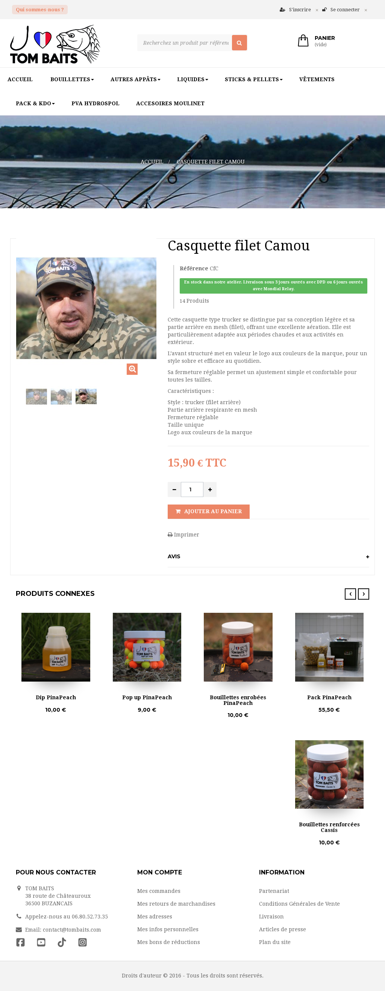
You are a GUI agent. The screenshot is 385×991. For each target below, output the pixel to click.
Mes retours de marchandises (176, 904)
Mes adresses (154, 917)
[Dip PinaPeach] (55, 647)
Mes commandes (158, 891)
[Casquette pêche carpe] (36, 396)
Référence (194, 268)
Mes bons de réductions (168, 942)
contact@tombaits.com (72, 930)
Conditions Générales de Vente (299, 904)
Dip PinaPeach (56, 697)
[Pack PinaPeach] (329, 647)
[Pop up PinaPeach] (147, 647)
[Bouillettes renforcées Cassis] (329, 774)
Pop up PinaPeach (147, 697)
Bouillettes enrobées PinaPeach (238, 700)
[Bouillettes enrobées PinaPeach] (238, 647)
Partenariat (274, 891)
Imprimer (186, 535)
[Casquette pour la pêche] (86, 396)
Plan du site (275, 942)
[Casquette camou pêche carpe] (61, 396)
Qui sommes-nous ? (40, 9)
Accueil (152, 162)
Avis (174, 556)
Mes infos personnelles (168, 929)
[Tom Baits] (71, 44)
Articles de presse (282, 929)
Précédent (18, 401)
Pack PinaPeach (329, 697)
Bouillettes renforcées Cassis (329, 827)
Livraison (271, 917)
